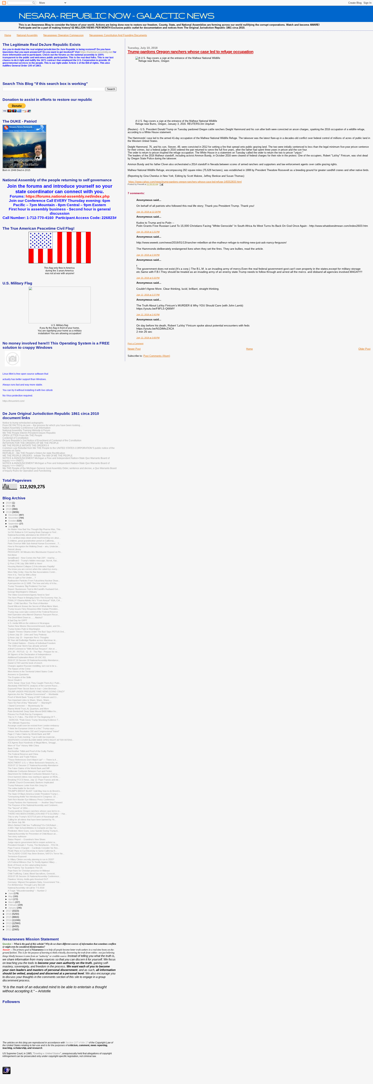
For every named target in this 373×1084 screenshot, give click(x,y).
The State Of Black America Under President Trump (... (34, 794)
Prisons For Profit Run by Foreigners (25, 714)
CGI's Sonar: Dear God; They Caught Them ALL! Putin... (34, 683)
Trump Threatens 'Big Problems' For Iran (27, 586)
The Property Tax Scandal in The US (25, 868)
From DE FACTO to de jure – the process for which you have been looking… (42, 425)
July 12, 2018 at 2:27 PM (147, 295)
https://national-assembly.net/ (96, 52)
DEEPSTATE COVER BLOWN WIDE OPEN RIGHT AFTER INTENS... (41, 740)
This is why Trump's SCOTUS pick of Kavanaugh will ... (34, 816)
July (10, 526)
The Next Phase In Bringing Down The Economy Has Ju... (35, 598)
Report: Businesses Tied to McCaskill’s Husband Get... (34, 589)
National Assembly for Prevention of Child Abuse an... (33, 834)
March (11, 902)
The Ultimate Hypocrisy (19, 723)
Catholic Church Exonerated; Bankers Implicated (31, 782)
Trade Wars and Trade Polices (22, 757)
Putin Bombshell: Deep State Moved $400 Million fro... (33, 711)
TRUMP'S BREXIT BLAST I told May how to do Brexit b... (34, 791)
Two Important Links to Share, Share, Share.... (29, 700)
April (10, 899)
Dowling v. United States (47, 1053)
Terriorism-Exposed (17, 856)
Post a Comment (135, 343)
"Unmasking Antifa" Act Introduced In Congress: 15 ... (33, 796)
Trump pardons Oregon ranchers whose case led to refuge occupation (190, 51)
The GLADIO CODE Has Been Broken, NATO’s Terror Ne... (36, 853)
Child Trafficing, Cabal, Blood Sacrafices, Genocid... (32, 873)
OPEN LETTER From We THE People (22, 435)
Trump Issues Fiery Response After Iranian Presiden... (33, 609)
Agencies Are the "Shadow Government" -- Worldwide (33, 694)
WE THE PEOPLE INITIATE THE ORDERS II (26, 445)
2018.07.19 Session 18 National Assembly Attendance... (34, 660)
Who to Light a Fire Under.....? (22, 577)
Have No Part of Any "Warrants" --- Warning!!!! (29, 703)
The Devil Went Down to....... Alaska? (25, 617)
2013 (9, 923)
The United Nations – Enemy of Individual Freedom (32, 643)
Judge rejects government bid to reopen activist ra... (32, 842)
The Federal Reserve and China (23, 754)
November (13, 518)
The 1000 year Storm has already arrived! (27, 646)
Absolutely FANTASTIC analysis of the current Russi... (33, 686)
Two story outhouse (17, 836)
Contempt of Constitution (16, 438)
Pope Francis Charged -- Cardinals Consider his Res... (33, 848)
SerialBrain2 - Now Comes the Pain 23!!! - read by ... (32, 558)
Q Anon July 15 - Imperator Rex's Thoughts (28, 637)
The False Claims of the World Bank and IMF (29, 768)
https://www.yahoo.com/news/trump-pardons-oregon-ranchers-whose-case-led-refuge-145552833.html (185, 181)
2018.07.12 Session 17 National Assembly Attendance (33, 765)
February (13, 905)
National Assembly (27, 35)
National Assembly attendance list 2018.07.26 (29, 535)
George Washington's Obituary (22, 592)
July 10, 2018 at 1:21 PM (147, 232)
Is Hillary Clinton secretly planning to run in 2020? (31, 859)
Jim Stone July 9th (16, 822)
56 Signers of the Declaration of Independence (29, 654)
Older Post (364, 348)
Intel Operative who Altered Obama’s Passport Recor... (33, 614)
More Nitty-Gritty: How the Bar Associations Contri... (32, 572)
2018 (9, 512)
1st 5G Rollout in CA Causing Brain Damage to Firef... (33, 532)
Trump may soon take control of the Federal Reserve (33, 612)
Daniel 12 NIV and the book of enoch (25, 663)
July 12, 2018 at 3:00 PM (147, 338)
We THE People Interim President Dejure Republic (29, 433)
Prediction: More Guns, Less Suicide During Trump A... (33, 831)
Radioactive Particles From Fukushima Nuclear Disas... (34, 580)
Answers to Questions (18, 674)
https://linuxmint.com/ (13, 401)
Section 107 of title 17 (76, 1042)
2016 (9, 914)
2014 (9, 920)
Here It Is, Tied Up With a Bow (22, 575)
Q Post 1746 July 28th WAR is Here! (25, 563)
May (10, 896)
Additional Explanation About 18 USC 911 (27, 657)
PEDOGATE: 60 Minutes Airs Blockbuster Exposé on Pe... (35, 552)
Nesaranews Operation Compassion (63, 35)
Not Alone (12, 555)
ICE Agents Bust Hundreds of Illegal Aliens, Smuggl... (32, 742)
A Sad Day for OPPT (17, 620)
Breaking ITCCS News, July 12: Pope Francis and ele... (34, 780)
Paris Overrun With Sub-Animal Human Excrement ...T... (34, 543)
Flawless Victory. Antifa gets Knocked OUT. (28, 879)
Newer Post (134, 348)
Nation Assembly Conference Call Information (27, 427)
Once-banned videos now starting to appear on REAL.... (34, 777)
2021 (9, 506)
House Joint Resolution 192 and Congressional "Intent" (33, 731)
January (12, 908)
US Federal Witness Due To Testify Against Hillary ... (32, 862)
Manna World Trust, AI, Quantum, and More (28, 708)
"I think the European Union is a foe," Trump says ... (32, 728)
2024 (9, 502)
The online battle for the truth (21, 788)
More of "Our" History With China (23, 745)
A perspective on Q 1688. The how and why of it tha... (33, 583)
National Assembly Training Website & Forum (26, 430)
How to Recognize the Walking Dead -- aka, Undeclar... (34, 546)
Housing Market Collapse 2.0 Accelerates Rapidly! (31, 566)
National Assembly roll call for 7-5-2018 (26, 888)
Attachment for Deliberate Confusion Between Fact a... (33, 774)
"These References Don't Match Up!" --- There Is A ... (33, 760)
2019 (9, 509)
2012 (9, 926)
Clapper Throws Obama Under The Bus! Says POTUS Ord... (36, 632)
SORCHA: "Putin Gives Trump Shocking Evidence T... (34, 720)
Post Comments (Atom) (156, 355)
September (13, 523)
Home (7, 35)
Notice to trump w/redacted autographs (23, 422)
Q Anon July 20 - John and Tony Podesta (27, 634)
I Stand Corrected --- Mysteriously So (25, 706)
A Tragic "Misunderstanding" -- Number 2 (27, 891)
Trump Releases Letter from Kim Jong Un (27, 785)
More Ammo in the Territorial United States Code (30, 671)
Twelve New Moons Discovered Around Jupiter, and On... (35, 626)
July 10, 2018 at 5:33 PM (147, 278)
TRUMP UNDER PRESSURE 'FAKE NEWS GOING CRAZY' (36, 691)
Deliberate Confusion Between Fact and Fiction (30, 771)
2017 (9, 911)
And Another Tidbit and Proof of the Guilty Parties (31, 751)
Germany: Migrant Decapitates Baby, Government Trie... (34, 882)
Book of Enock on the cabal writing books (27, 865)
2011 (9, 929)
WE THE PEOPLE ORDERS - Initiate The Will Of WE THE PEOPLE (37, 455)
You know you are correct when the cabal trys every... (33, 569)
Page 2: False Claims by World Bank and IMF (29, 734)
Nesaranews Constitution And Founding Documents (118, 35)
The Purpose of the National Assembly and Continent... (33, 805)
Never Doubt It (15, 680)
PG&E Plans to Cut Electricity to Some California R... (32, 851)
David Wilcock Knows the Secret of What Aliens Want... (33, 606)
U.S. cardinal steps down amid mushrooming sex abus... (34, 538)
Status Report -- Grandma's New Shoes (26, 839)
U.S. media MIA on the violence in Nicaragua (28, 623)
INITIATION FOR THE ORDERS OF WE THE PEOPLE (31, 443)
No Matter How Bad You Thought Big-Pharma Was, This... (35, 529)
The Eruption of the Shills (19, 677)
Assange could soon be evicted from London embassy (33, 725)
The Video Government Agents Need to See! (29, 595)
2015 (9, 917)
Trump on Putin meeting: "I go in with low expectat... (32, 737)
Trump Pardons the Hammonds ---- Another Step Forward (35, 802)
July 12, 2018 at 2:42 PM (147, 314)
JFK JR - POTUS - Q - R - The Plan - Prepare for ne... (33, 652)
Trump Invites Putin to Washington (24, 629)
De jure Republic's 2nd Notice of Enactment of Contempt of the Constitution (42, 440)
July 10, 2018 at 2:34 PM (147, 255)
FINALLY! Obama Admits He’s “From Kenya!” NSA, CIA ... (35, 600)
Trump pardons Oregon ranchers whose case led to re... (34, 811)
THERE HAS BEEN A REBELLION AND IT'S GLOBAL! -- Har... (37, 814)
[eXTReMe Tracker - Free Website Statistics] (6, 1073)
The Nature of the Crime (19, 669)
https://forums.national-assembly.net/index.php (68, 196)
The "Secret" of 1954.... (19, 808)
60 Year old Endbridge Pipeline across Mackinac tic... (33, 640)
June (11, 893)
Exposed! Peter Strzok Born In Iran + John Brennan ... (33, 688)
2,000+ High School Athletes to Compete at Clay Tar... (33, 828)
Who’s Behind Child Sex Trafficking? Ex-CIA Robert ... (33, 825)
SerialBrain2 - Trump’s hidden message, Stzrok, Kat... (33, 560)
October (12, 521)
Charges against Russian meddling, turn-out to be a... (33, 666)
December (13, 515)
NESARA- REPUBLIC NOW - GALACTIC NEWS (116, 15)
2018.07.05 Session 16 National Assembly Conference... (34, 876)
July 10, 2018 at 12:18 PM (148, 212)
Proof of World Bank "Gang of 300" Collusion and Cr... (33, 697)
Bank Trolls (13, 748)
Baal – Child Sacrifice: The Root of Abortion (28, 603)
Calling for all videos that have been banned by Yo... (32, 819)
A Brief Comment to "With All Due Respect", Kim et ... (32, 649)
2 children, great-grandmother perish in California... (31, 541)
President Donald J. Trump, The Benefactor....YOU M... (34, 845)
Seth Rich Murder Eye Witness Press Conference (31, 799)
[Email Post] (161, 184)
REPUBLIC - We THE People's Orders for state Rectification (34, 453)
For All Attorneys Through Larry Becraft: (26, 885)
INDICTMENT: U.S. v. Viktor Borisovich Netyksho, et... (33, 762)
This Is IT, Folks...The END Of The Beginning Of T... (32, 717)
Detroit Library (14, 549)
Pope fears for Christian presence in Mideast (29, 870)
